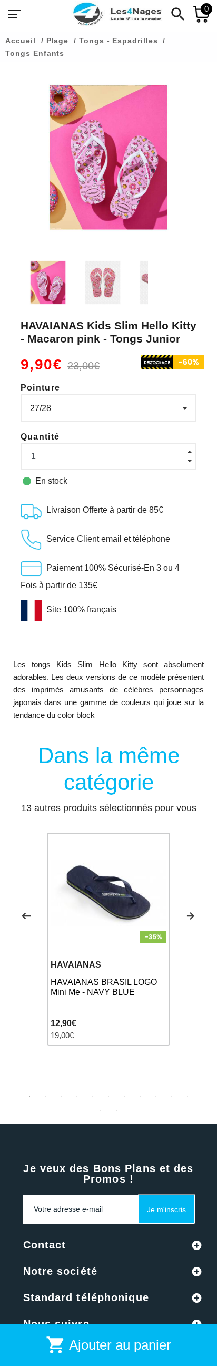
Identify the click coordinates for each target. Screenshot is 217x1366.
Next (190, 916)
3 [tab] (61, 1096)
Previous (26, 916)
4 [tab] (77, 1096)
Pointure (41, 387)
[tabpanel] (108, 938)
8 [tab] (140, 1096)
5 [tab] (92, 1096)
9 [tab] (156, 1096)
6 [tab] (108, 1096)
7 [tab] (124, 1096)
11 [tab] (187, 1096)
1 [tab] (29, 1096)
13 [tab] (116, 1110)
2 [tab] (45, 1096)
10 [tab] (171, 1096)
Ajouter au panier (108, 1345)
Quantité (40, 436)
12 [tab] (100, 1110)
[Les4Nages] (117, 14)
